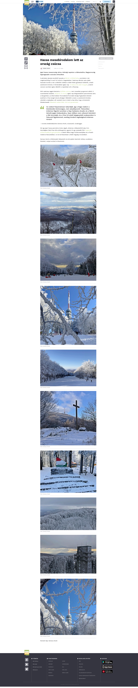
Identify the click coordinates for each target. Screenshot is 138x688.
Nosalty (50, 672)
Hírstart (50, 664)
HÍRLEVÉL (81, 664)
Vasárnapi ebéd (80, 1)
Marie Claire (65, 672)
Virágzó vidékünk (106, 58)
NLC (63, 666)
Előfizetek (106, 1)
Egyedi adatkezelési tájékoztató (87, 675)
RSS (80, 661)
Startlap (50, 661)
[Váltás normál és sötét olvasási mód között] (100, 1)
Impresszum (82, 669)
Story (63, 661)
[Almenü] (32, 1)
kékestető (102, 61)
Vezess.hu (50, 666)
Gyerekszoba (65, 664)
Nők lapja (64, 669)
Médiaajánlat (82, 678)
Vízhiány (67, 1)
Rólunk (81, 666)
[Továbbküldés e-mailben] (26, 62)
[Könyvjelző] (26, 67)
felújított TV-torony (61, 93)
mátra (101, 64)
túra (101, 66)
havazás (102, 68)
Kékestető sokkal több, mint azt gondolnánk (64, 102)
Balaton (88, 1)
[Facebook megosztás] (26, 58)
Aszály (73, 1)
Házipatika (50, 675)
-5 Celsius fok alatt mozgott (78, 84)
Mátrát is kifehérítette (72, 78)
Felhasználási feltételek (85, 672)
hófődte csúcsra (65, 91)
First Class (51, 669)
